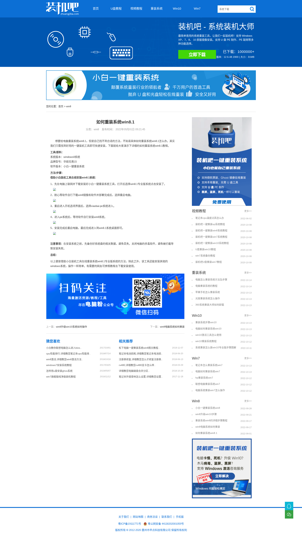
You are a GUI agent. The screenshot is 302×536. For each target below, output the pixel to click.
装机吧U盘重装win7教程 (208, 261)
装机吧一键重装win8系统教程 (211, 230)
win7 (197, 8)
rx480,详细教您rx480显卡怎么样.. (137, 365)
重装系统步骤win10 (206, 322)
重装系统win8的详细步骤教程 (211, 420)
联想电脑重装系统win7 (207, 384)
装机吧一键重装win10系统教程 (212, 243)
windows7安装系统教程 (59, 365)
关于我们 (123, 516)
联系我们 (166, 516)
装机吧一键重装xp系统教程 (210, 224)
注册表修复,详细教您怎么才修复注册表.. (141, 359)
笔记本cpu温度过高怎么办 (209, 217)
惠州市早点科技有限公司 (156, 529)
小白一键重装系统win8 (207, 407)
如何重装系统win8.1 (206, 433)
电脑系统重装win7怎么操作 (210, 390)
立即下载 (202, 55)
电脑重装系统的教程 (206, 285)
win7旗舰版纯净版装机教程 (61, 376)
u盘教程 (116, 8)
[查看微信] (289, 514)
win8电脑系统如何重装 (172, 326)
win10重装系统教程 (206, 341)
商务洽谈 (152, 516)
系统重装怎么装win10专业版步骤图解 (215, 347)
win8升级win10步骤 (206, 414)
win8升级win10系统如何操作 (71, 326)
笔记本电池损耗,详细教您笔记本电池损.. (141, 353)
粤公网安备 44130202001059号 (166, 523)
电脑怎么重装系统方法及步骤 (211, 279)
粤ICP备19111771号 (129, 523)
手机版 (180, 516)
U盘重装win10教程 (205, 249)
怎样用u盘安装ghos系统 (59, 370)
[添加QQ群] (289, 506)
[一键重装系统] (62, 8)
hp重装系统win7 (204, 377)
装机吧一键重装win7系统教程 (211, 236)
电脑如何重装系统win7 (207, 371)
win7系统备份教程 (205, 255)
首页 (96, 8)
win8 (68, 106)
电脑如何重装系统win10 (208, 328)
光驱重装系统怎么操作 (207, 298)
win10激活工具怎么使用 (208, 334)
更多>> (248, 211)
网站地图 (138, 516)
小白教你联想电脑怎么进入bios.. (63, 347)
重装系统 (157, 8)
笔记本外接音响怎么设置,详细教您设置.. (141, 376)
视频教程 (136, 8)
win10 (177, 8)
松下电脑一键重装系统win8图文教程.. (139, 347)
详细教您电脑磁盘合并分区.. (134, 370)
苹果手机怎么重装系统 (207, 292)
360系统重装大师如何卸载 (209, 304)
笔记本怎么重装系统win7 (208, 365)
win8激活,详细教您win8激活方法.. (64, 359)
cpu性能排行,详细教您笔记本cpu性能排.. (68, 353)
